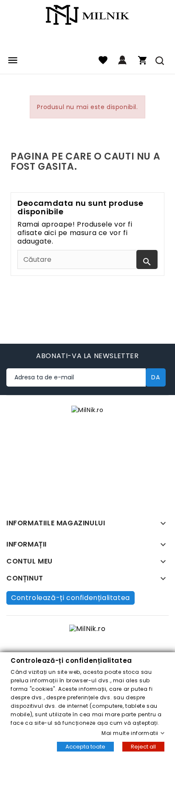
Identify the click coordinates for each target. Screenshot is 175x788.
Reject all (143, 747)
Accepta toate (85, 747)
